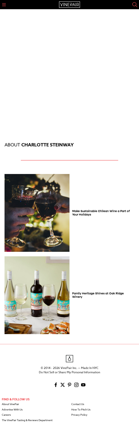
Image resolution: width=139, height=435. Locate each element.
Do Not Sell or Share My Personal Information (69, 372)
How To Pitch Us (80, 409)
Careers (6, 415)
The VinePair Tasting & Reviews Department (27, 420)
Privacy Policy (79, 415)
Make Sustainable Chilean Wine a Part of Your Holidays (101, 212)
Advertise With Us (12, 409)
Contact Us (77, 404)
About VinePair (10, 404)
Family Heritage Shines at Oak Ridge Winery (98, 295)
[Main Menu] (4, 4)
